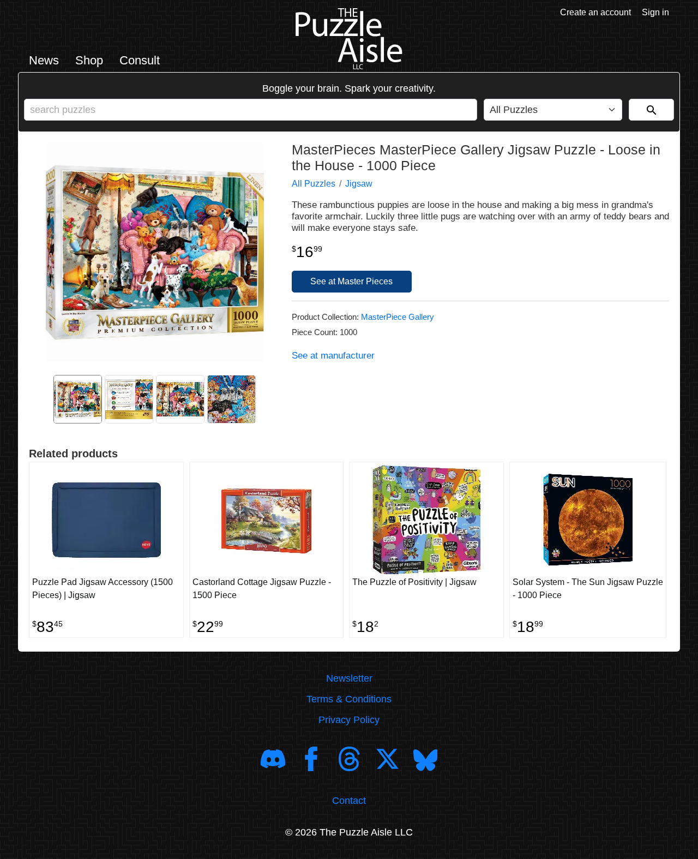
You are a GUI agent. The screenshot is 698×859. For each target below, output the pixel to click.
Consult (139, 60)
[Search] (651, 110)
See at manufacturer (333, 355)
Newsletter (349, 678)
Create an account (595, 12)
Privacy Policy (349, 719)
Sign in (655, 12)
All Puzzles (313, 183)
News (44, 60)
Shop (89, 60)
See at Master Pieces (351, 281)
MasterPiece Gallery (397, 316)
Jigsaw (358, 183)
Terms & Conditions (349, 699)
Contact (349, 800)
